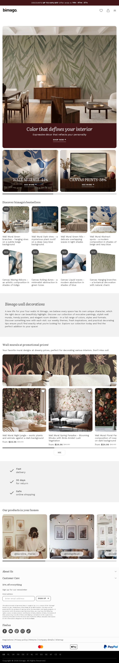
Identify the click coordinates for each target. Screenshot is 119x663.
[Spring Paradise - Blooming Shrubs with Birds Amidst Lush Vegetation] (89, 391)
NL (32, 654)
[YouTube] (10, 631)
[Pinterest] (17, 631)
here (32, 618)
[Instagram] (22, 631)
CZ (56, 654)
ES (41, 654)
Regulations (7, 640)
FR (18, 654)
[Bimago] (10, 10)
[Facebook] (4, 631)
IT (27, 654)
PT (37, 654)
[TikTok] (28, 631)
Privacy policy (21, 640)
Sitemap (59, 640)
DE (23, 654)
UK (13, 654)
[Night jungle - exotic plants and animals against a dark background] (43, 391)
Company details (46, 640)
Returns (33, 640)
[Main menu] (115, 10)
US (3, 654)
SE (46, 654)
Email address (7, 594)
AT (51, 654)
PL (8, 654)
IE (60, 654)
